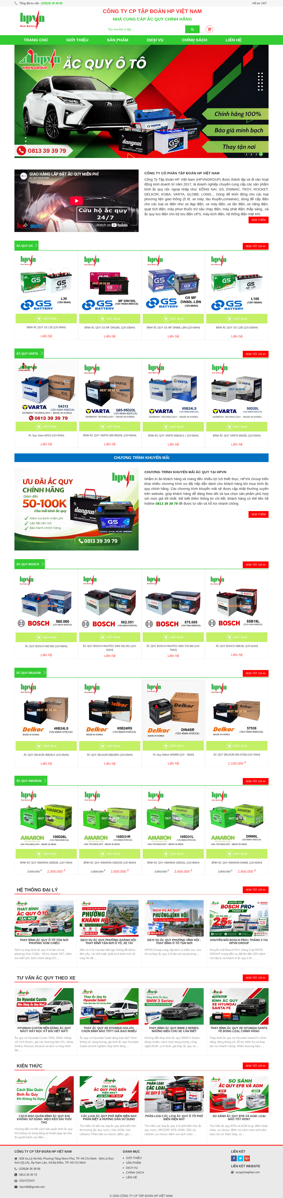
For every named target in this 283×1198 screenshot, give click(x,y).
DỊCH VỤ (132, 1167)
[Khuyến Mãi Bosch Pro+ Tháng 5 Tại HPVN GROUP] (239, 902)
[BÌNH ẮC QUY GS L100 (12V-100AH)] (236, 283)
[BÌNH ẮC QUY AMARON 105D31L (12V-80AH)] (173, 818)
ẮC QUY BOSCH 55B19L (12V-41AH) (237, 646)
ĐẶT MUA (50, 318)
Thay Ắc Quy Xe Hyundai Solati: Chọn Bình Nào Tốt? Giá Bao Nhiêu (109, 1029)
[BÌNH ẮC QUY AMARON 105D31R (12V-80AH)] (109, 818)
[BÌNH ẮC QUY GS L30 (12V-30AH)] (46, 283)
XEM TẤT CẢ (254, 246)
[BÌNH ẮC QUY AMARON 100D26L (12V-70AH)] (46, 818)
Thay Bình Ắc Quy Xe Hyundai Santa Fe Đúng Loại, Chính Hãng (239, 1029)
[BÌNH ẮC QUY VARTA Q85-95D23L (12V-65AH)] (109, 391)
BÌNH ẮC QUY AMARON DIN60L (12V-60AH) (237, 862)
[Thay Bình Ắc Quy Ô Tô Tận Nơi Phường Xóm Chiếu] (44, 902)
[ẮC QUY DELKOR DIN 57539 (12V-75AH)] (236, 710)
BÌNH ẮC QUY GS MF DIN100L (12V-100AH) (110, 327)
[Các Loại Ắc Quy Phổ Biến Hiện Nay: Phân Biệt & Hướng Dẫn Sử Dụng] (109, 1078)
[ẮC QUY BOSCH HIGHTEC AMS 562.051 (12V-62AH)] (109, 601)
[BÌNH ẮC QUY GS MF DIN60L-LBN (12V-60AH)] (173, 283)
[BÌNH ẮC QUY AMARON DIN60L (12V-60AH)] (236, 818)
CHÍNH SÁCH (135, 1172)
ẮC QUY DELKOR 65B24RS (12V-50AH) (109, 754)
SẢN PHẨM (133, 1162)
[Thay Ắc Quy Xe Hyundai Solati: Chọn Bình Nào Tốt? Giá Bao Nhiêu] (109, 990)
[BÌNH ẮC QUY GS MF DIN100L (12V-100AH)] (109, 283)
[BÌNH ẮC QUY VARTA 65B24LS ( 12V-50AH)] (173, 391)
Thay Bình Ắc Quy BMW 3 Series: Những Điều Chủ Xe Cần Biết (174, 1029)
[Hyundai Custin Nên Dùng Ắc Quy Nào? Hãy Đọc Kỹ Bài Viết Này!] (44, 990)
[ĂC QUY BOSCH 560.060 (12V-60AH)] (46, 602)
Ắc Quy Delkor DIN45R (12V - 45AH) (173, 754)
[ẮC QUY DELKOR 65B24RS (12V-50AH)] (109, 710)
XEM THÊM (258, 219)
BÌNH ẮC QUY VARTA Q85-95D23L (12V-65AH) (109, 435)
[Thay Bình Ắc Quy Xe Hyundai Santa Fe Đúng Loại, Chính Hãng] (239, 990)
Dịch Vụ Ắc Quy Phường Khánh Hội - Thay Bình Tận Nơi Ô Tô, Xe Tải (109, 941)
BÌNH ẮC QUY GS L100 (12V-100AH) (237, 327)
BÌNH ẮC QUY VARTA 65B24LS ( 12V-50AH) (173, 435)
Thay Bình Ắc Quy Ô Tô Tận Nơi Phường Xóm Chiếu (44, 941)
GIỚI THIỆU (77, 40)
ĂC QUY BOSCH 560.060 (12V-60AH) (46, 646)
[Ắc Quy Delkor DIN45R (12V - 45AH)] (173, 710)
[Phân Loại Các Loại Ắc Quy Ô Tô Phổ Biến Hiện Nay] (174, 1078)
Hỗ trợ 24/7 (259, 3)
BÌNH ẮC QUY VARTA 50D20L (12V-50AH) (237, 435)
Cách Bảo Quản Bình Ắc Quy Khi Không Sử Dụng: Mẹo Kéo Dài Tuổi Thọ (44, 1119)
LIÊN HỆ (234, 40)
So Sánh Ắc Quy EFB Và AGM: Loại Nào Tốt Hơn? (239, 1117)
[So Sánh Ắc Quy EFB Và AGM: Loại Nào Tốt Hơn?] (239, 1078)
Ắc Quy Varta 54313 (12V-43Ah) (46, 435)
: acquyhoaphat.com (247, 1172)
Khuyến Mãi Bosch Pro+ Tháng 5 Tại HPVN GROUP (239, 941)
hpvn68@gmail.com (32, 1186)
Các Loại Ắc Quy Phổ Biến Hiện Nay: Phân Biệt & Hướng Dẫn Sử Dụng (109, 1117)
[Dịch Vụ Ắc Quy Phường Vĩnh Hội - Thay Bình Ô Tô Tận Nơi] (174, 902)
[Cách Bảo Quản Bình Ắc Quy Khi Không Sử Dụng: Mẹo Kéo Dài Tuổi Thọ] (44, 1078)
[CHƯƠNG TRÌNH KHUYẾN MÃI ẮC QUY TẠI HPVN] (76, 469)
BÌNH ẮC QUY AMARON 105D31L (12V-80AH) (173, 862)
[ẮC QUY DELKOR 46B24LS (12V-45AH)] (46, 710)
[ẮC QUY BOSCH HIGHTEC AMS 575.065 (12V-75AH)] (173, 601)
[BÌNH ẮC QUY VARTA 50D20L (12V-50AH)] (236, 391)
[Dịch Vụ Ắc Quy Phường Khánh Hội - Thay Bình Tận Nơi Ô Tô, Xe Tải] (109, 902)
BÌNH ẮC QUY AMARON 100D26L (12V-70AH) (46, 862)
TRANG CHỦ (36, 40)
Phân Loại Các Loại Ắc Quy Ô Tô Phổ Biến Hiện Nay (174, 1117)
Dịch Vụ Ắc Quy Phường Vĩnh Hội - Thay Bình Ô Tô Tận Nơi (174, 941)
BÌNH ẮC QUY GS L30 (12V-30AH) (46, 327)
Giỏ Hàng (209, 29)
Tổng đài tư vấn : (40, 3)
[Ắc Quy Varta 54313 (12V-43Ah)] (46, 391)
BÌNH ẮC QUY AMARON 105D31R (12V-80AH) (110, 862)
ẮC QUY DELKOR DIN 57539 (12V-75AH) (237, 754)
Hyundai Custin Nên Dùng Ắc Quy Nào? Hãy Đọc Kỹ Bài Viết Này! (44, 1029)
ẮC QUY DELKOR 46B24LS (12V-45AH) (46, 754)
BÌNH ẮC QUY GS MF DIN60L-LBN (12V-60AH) (173, 327)
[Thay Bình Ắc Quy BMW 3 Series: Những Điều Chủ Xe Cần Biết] (174, 990)
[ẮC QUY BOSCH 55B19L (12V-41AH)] (236, 601)
